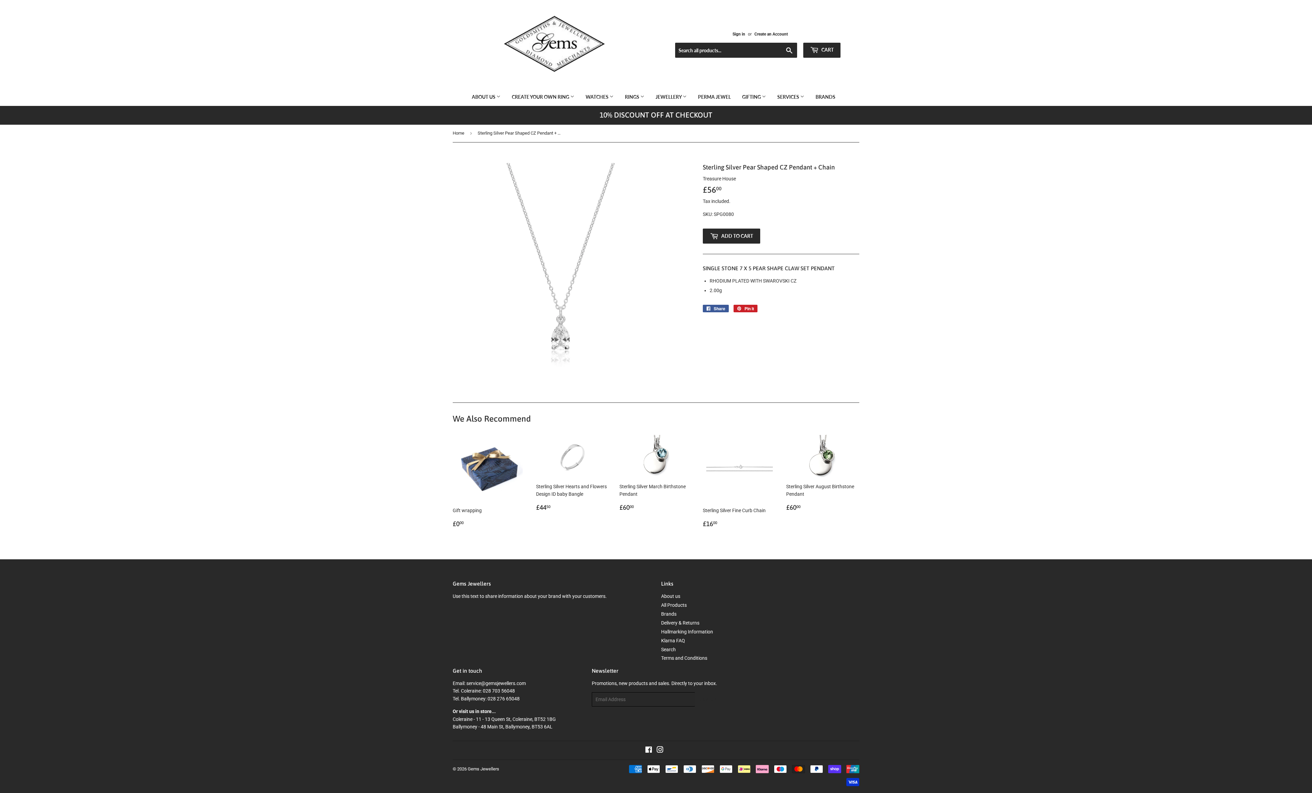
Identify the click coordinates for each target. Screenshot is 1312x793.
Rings (632, 97)
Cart (827, 50)
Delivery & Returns (680, 623)
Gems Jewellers (483, 768)
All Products (674, 605)
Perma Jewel (714, 97)
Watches (598, 97)
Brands (825, 97)
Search (668, 649)
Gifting (752, 97)
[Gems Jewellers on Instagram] (660, 750)
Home (458, 133)
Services (788, 97)
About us (484, 97)
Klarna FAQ (673, 640)
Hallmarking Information (687, 631)
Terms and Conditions (684, 658)
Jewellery (669, 97)
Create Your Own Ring (541, 97)
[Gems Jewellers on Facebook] (648, 750)
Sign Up (707, 699)
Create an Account (771, 34)
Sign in (739, 34)
